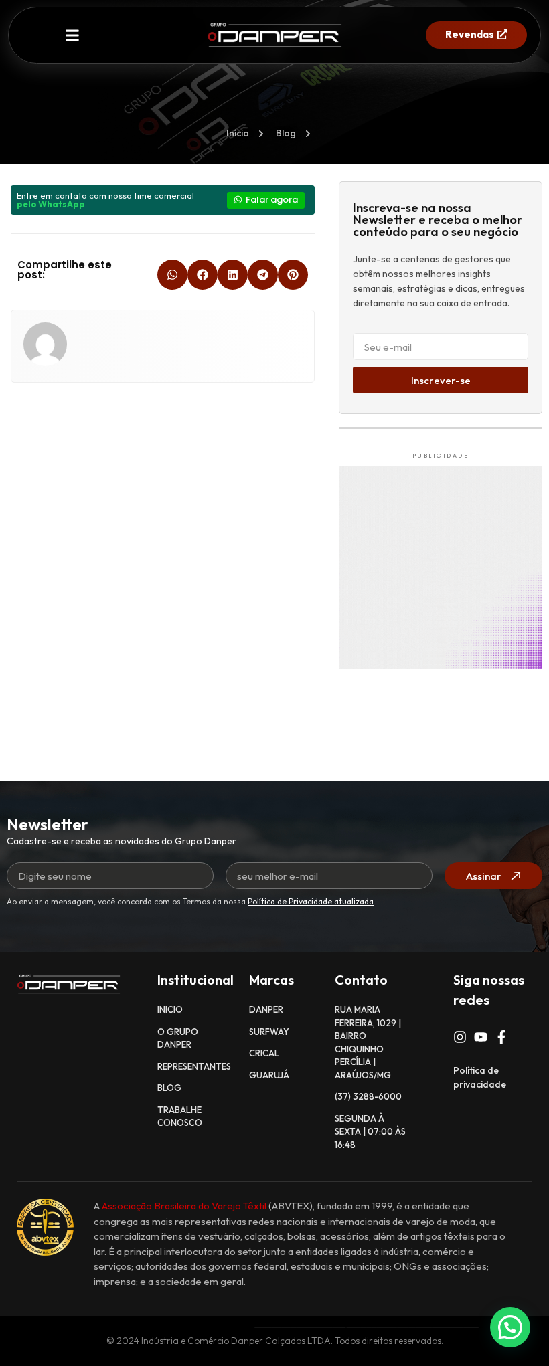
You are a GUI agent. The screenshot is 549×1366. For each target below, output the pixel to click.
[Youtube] (480, 1037)
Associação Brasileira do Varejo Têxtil (184, 1205)
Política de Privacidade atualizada (311, 901)
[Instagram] (460, 1037)
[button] (73, 35)
